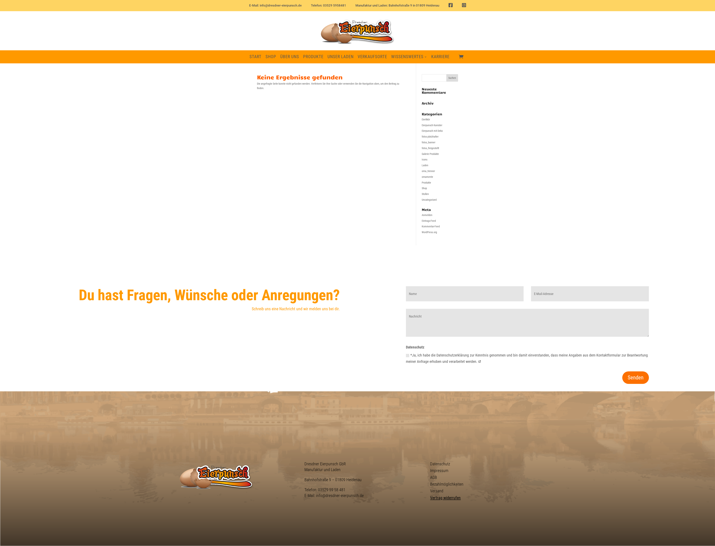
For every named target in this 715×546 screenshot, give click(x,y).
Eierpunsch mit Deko (432, 130)
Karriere (440, 57)
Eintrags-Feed (429, 220)
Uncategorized (429, 199)
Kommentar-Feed (431, 226)
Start (255, 57)
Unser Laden (341, 57)
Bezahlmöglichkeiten (446, 484)
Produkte (313, 57)
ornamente (427, 176)
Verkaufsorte (372, 57)
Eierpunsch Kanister (432, 125)
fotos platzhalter (430, 136)
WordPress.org (429, 232)
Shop (271, 57)
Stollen (425, 193)
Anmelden (427, 215)
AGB (433, 477)
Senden (636, 377)
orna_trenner (428, 171)
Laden (425, 165)
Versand (436, 490)
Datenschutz (440, 463)
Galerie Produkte (430, 153)
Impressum (439, 470)
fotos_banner (428, 142)
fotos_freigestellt (430, 148)
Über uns (289, 57)
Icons (424, 159)
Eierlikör (426, 119)
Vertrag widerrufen (445, 497)
